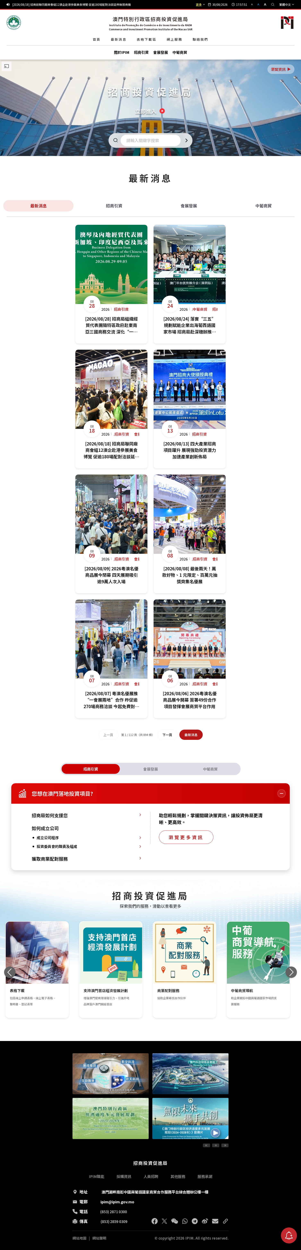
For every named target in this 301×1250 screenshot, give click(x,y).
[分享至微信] (174, 1221)
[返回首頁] (14, 22)
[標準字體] (258, 4)
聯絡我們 (200, 39)
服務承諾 (205, 1176)
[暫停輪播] (215, 1145)
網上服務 (174, 39)
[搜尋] (272, 4)
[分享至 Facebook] (155, 1221)
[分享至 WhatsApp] (185, 1221)
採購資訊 (124, 1176)
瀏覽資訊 (281, 69)
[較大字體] (263, 4)
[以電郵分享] (215, 1221)
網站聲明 (99, 1238)
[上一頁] (206, 1145)
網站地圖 (79, 1238)
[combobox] (151, 140)
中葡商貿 (263, 206)
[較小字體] (253, 4)
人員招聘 (151, 1176)
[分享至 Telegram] (195, 1221)
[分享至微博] (205, 1221)
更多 (199, 4)
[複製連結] (225, 1221)
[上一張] (10, 972)
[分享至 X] (164, 1221)
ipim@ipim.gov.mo (117, 1201)
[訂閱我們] (289, 1235)
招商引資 (114, 206)
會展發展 (189, 206)
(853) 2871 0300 (113, 1211)
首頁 (97, 39)
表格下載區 (146, 39)
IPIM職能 (96, 1176)
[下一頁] (225, 1145)
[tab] (91, 769)
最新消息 (119, 39)
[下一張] (291, 972)
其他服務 (178, 1176)
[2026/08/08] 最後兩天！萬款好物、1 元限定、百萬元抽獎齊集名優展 (56, 4)
